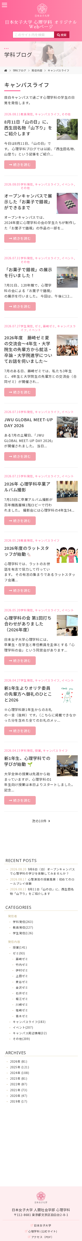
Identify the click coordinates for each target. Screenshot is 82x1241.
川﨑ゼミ (22, 1004)
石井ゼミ (22, 993)
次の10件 (39, 820)
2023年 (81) (18, 1078)
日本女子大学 (42, 1225)
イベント (68, 184)
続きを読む (22, 164)
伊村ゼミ (22, 970)
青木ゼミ (22, 1016)
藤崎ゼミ (49, 326)
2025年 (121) (19, 1067)
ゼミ (38, 326)
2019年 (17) (18, 1101)
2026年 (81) (18, 1061)
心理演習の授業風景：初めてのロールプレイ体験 (42, 881)
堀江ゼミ (22, 999)
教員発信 (27, 114)
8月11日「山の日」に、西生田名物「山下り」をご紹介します (42, 891)
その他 (66, 114)
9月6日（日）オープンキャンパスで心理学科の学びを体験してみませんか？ (42, 871)
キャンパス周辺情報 (30, 1033)
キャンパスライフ (58, 70)
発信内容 (37, 70)
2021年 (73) (18, 1090)
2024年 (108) (19, 1073)
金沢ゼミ (22, 987)
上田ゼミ (22, 976)
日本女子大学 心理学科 (41, 24)
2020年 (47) (18, 1096)
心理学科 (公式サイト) (42, 1231)
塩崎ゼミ (22, 1010)
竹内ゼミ (22, 964)
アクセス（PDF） (42, 1237)
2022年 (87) (18, 1084)
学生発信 (27, 326)
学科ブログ (18, 54)
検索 (63, 35)
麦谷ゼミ (22, 982)
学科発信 (27, 184)
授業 (38, 750)
